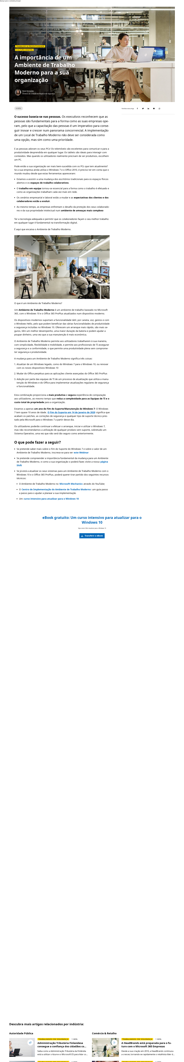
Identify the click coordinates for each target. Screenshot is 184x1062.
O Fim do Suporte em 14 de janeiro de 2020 (71, 412)
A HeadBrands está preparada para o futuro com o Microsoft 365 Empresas (146, 1044)
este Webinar (81, 452)
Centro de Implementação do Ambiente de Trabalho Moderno (56, 489)
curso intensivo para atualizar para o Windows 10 (51, 498)
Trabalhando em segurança (53, 1039)
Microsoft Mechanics (71, 483)
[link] (92, 535)
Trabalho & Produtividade (30, 46)
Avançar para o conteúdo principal (10, 1)
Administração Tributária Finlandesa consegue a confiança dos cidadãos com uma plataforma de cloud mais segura (62, 1044)
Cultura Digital (24, 50)
